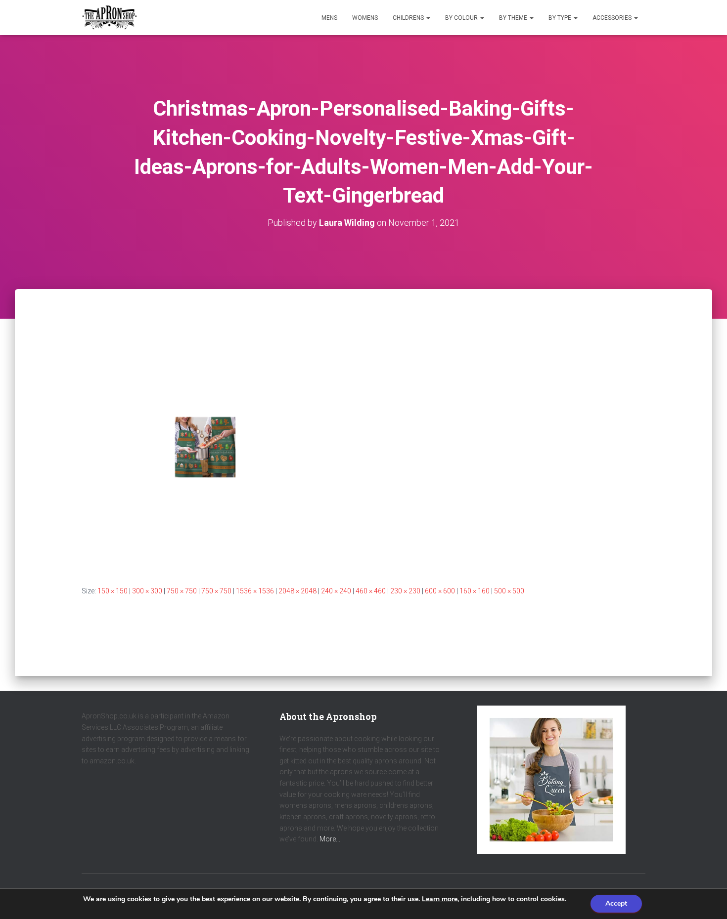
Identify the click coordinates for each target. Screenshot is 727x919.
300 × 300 (147, 591)
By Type (560, 17)
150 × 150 (112, 591)
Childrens (409, 17)
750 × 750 (182, 591)
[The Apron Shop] (109, 17)
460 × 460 (371, 591)
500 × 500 (509, 591)
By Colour (462, 17)
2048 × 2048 (297, 591)
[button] (427, 17)
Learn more (439, 899)
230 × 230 (405, 591)
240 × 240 (336, 591)
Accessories (612, 17)
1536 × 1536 (255, 591)
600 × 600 (440, 591)
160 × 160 (474, 591)
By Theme (514, 17)
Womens (365, 17)
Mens (329, 17)
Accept (616, 903)
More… (329, 839)
